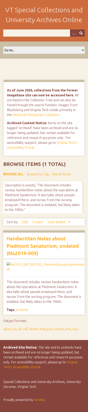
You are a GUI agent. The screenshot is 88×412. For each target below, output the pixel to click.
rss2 (75, 329)
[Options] (73, 33)
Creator (38, 222)
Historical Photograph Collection (36, 115)
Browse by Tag (38, 174)
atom (7, 329)
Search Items (61, 174)
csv (14, 329)
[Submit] (81, 33)
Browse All (13, 174)
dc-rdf (23, 329)
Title (25, 222)
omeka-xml (62, 329)
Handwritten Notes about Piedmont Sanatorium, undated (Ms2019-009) (43, 246)
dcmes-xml (37, 329)
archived (22, 310)
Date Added (57, 222)
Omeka (39, 400)
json (50, 329)
